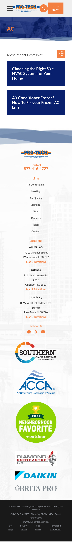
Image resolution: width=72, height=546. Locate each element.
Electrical (36, 204)
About (36, 211)
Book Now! (55, 8)
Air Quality (36, 197)
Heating (36, 191)
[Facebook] (29, 332)
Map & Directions (36, 261)
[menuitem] (10, 528)
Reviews (36, 218)
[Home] (26, 8)
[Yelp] (36, 332)
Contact (36, 231)
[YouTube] (43, 332)
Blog (36, 224)
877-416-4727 (36, 168)
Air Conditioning (36, 184)
